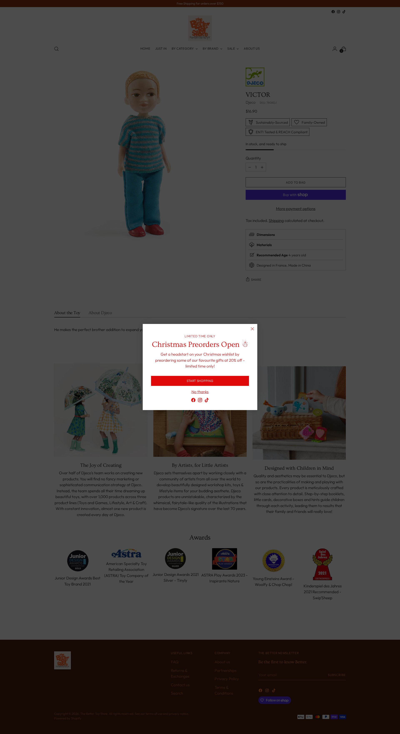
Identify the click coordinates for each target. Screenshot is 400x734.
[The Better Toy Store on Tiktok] (206, 401)
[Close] (252, 329)
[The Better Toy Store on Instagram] (200, 401)
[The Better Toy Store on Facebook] (193, 401)
